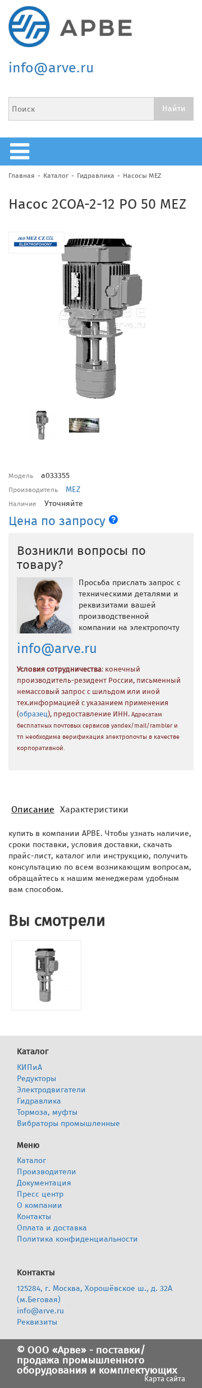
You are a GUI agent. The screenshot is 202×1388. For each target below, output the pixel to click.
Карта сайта (164, 1378)
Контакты (34, 1216)
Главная (21, 176)
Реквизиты (37, 1322)
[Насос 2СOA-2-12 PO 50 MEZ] (46, 975)
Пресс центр (40, 1194)
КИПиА (29, 1067)
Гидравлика (95, 176)
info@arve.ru (51, 67)
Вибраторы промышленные (68, 1123)
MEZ (73, 489)
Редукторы (36, 1078)
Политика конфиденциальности (77, 1239)
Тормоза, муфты (47, 1112)
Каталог (55, 176)
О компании (39, 1205)
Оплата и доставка (52, 1228)
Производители (46, 1171)
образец (33, 714)
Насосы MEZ (142, 176)
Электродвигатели (51, 1090)
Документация (44, 1183)
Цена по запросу (58, 520)
